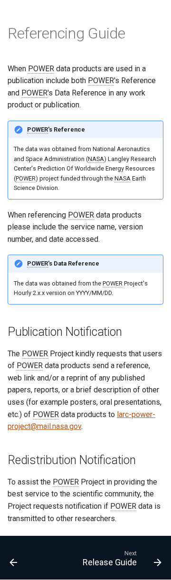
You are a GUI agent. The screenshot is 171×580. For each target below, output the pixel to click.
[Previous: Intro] (13, 560)
